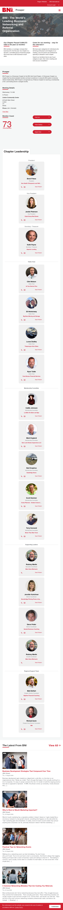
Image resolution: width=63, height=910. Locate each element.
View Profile (38, 186)
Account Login (51, 5)
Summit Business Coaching (31, 629)
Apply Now (38, 132)
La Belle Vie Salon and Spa (31, 412)
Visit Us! (37, 117)
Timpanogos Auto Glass (31, 346)
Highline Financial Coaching (31, 695)
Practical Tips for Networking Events (16, 847)
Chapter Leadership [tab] (16, 151)
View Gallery (38, 124)
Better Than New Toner (31, 532)
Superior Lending (31, 249)
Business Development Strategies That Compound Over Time (26, 771)
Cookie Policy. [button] (19, 907)
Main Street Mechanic (32, 569)
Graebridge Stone (31, 472)
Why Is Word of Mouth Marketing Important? (19, 810)
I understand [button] (54, 906)
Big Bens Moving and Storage (31, 316)
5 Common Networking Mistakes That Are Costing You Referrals (27, 886)
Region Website (42, 2)
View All (54, 745)
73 (7, 124)
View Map (5, 112)
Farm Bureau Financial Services (31, 376)
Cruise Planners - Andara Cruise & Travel (32, 502)
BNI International (54, 2)
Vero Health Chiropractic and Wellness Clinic (33, 183)
